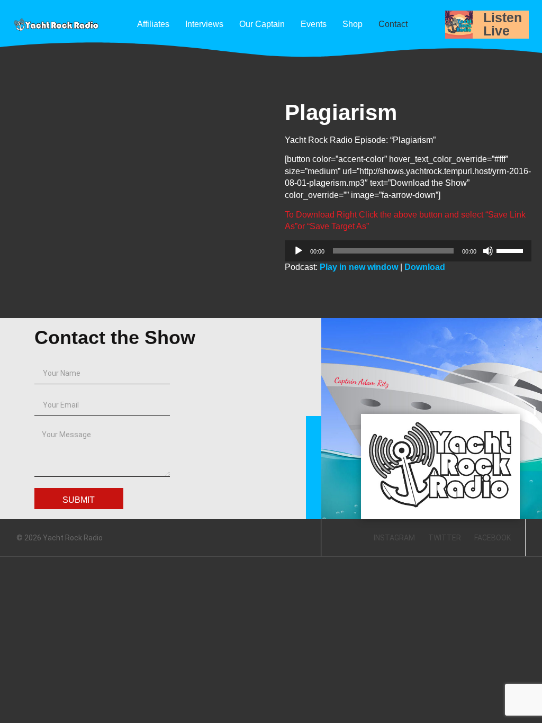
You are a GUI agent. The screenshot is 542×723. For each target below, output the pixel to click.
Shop (352, 24)
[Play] (298, 251)
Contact (393, 24)
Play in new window (359, 267)
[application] (408, 250)
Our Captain (262, 24)
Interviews (204, 24)
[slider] (511, 249)
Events (314, 24)
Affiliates (153, 24)
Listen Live (502, 24)
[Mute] (488, 251)
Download (424, 267)
